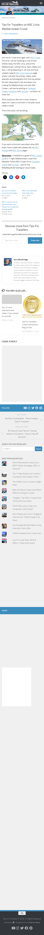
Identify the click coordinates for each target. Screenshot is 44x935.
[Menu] (41, 3)
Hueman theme (34, 922)
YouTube (24, 91)
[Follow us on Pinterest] (40, 407)
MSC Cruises (35, 57)
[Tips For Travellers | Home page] (13, 3)
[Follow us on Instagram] (29, 407)
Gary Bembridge (11, 34)
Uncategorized (8, 18)
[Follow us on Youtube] (25, 407)
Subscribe (35, 240)
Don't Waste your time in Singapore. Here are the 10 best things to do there (27, 517)
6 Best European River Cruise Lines (27, 533)
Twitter (5, 91)
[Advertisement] (22, 580)
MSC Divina (17, 150)
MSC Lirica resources (24, 73)
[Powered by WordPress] (13, 922)
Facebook (32, 88)
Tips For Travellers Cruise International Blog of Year (30, 325)
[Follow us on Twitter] (32, 407)
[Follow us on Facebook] (36, 407)
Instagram (13, 91)
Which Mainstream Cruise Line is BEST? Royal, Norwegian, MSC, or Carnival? (26, 465)
